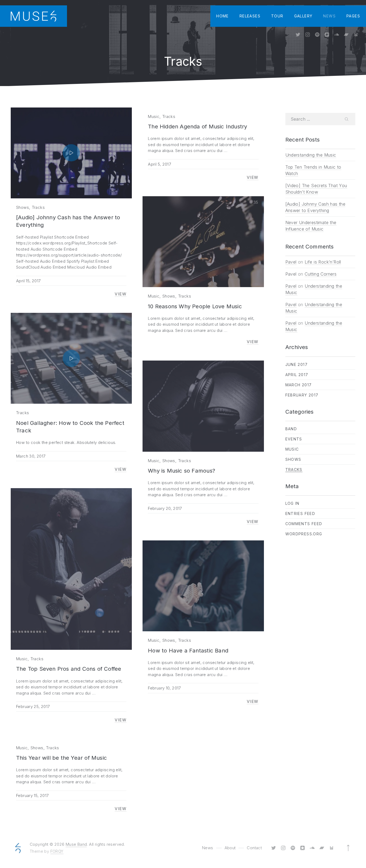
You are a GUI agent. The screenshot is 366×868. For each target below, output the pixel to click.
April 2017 (296, 374)
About (230, 847)
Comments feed (303, 523)
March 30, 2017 (30, 456)
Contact (254, 847)
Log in (292, 503)
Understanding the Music (310, 155)
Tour (277, 16)
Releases (250, 16)
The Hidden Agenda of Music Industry (197, 126)
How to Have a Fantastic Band (188, 650)
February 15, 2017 (32, 795)
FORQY (57, 851)
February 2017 (302, 395)
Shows (22, 207)
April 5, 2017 (159, 164)
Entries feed (300, 513)
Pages (353, 16)
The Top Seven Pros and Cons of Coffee (68, 668)
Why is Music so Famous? (181, 470)
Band (291, 428)
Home (222, 16)
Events (293, 439)
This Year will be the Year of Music (61, 757)
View (120, 294)
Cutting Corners (321, 274)
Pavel (291, 262)
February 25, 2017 (33, 706)
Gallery (303, 16)
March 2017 (298, 385)
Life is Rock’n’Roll (323, 262)
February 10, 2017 (164, 688)
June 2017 (296, 364)
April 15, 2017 (28, 280)
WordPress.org (303, 534)
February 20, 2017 (165, 508)
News (329, 16)
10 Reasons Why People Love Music (195, 306)
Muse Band (76, 844)
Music (153, 116)
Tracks (38, 207)
